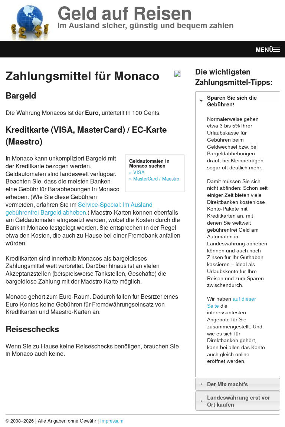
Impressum (112, 420)
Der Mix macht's (227, 384)
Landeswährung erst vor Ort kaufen (238, 401)
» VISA (137, 172)
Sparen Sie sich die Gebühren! (232, 101)
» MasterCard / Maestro (154, 178)
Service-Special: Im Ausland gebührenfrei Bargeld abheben (79, 208)
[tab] (237, 101)
